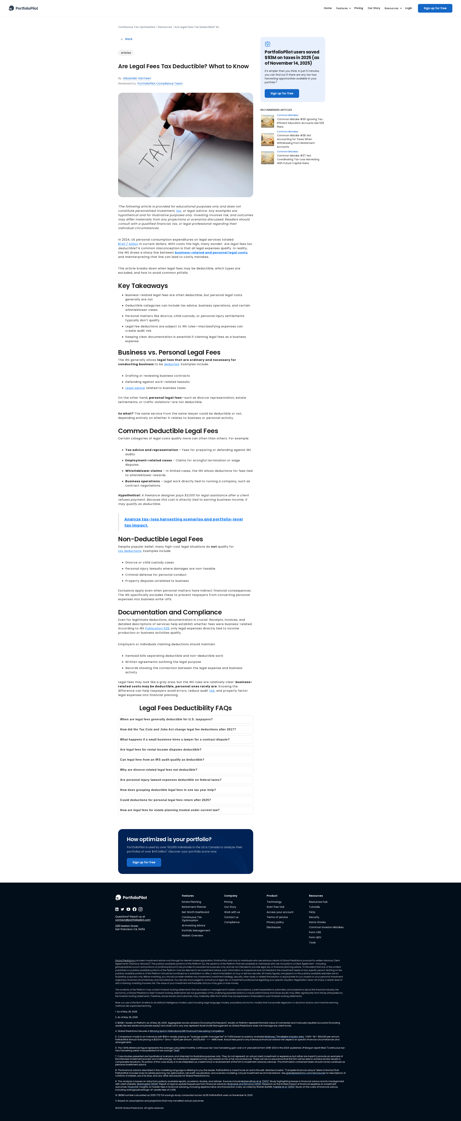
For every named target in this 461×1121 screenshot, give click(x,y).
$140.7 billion (128, 244)
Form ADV (315, 937)
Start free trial (275, 907)
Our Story (230, 907)
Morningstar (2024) (147, 1084)
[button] (343, 8)
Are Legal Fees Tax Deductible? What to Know (197, 27)
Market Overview (192, 935)
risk (212, 691)
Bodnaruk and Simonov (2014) (244, 1084)
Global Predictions (125, 960)
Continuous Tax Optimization (192, 919)
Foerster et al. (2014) (283, 1087)
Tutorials (314, 907)
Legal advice (135, 388)
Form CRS (315, 932)
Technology (274, 901)
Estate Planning (191, 901)
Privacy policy (275, 922)
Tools (312, 942)
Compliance (232, 922)
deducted (171, 364)
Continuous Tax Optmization (137, 27)
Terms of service (277, 917)
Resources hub (318, 901)
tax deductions (130, 551)
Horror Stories (317, 922)
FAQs (312, 912)
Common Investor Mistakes (326, 927)
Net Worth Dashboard (195, 912)
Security (314, 917)
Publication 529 (157, 628)
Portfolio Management (196, 930)
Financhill (133, 1087)
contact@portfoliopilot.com (133, 919)
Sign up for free (435, 8)
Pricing (228, 901)
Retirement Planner (194, 907)
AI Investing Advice (193, 925)
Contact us (231, 917)
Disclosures (274, 927)
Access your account (280, 912)
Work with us (232, 912)
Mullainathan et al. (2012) (255, 1081)
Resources (165, 27)
